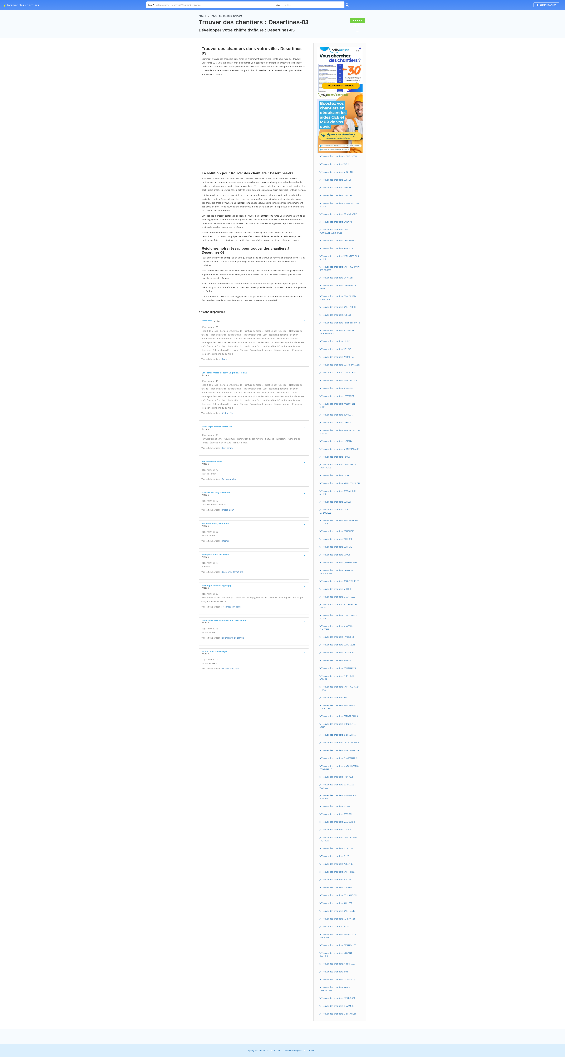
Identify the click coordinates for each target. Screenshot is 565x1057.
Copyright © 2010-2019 (258, 1050)
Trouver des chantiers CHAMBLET (337, 652)
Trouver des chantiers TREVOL (336, 422)
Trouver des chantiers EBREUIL (336, 546)
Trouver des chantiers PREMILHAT (338, 357)
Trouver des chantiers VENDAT (336, 349)
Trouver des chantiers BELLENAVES (338, 668)
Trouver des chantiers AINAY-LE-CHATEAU (336, 628)
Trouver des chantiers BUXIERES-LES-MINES (338, 606)
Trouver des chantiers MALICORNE (338, 821)
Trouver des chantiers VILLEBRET (337, 539)
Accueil (202, 15)
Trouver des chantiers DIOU (335, 475)
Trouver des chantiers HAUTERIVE (337, 636)
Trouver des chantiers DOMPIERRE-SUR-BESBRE (337, 298)
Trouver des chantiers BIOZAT (336, 926)
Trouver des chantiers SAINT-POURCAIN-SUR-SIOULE (334, 231)
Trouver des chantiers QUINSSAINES (339, 562)
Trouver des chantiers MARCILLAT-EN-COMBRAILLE (339, 768)
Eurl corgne (228, 448)
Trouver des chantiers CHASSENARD (339, 758)
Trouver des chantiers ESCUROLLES (338, 945)
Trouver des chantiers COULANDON (339, 895)
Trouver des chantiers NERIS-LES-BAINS (340, 322)
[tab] (254, 320)
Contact (310, 1050)
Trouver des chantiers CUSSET (336, 179)
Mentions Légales (293, 1050)
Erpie (224, 359)
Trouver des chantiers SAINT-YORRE (339, 307)
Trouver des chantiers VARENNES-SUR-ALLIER (339, 258)
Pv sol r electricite (231, 668)
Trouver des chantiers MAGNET (336, 887)
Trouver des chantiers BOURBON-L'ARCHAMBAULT (337, 332)
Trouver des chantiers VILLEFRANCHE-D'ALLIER (339, 522)
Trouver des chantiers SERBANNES (338, 918)
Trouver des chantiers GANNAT (336, 221)
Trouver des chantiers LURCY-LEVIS (338, 372)
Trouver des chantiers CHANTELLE (338, 596)
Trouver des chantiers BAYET (335, 971)
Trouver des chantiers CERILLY (336, 501)
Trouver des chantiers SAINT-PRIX (337, 871)
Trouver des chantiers (22, 5)
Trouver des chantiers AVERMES (337, 248)
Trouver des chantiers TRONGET (337, 776)
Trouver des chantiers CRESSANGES (339, 1013)
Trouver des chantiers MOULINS (337, 172)
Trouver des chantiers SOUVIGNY (337, 388)
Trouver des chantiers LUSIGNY (336, 441)
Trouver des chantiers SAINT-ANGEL (339, 911)
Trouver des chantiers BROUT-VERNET (340, 581)
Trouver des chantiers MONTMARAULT (340, 449)
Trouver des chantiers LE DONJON (338, 644)
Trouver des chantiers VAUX (335, 697)
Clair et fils (227, 413)
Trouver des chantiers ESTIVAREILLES (339, 716)
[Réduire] (548, 1015)
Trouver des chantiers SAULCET (336, 903)
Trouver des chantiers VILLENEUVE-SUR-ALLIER (337, 707)
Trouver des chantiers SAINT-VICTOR (339, 380)
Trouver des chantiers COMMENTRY (339, 214)
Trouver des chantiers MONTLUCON (339, 156)
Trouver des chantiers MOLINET (337, 589)
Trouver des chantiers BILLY (335, 856)
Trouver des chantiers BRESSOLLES (338, 734)
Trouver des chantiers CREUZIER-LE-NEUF (338, 725)
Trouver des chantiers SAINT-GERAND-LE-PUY (339, 688)
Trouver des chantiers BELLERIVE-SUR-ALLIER (339, 205)
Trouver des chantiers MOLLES (336, 806)
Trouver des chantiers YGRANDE (337, 863)
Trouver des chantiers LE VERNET (337, 396)
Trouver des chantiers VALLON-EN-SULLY (337, 405)
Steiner (225, 540)
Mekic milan (228, 509)
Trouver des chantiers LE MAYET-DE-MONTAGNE (338, 466)
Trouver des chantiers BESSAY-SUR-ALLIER (337, 492)
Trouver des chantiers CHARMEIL (337, 1006)
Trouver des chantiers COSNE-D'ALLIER (340, 364)
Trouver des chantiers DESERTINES (338, 240)
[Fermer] (553, 1015)
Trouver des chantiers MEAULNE (337, 848)
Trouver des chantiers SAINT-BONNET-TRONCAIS (339, 839)
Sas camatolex (229, 479)
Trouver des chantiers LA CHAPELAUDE (340, 742)
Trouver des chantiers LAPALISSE (337, 277)
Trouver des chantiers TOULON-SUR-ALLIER (338, 617)
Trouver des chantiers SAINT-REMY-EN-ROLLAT (339, 432)
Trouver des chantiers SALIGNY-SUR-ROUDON (338, 797)
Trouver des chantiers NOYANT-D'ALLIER (336, 954)
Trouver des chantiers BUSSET (336, 879)
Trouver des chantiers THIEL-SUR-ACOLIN (336, 677)
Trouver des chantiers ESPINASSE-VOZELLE (337, 786)
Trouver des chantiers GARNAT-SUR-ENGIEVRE (338, 936)
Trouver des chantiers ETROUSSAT (338, 998)
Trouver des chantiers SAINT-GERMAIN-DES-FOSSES (339, 268)
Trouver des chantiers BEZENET (336, 660)
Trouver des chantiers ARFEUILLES (338, 963)
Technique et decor (231, 606)
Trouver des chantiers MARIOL (336, 829)
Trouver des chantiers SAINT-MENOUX (340, 750)
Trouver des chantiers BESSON (336, 814)
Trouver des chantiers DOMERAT (337, 195)
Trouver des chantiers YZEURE (336, 187)
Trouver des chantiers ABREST (336, 314)
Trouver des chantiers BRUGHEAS (337, 531)
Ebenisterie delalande (233, 637)
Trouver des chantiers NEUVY (335, 456)
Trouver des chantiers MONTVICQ (338, 979)
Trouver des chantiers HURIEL (336, 341)
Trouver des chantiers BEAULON (337, 414)
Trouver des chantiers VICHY (335, 164)
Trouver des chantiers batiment (226, 15)
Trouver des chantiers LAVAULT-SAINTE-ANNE (336, 572)
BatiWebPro (537, 1041)
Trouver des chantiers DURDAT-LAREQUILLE (335, 511)
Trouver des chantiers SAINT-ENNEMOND (334, 989)
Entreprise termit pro (232, 571)
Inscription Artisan (547, 5)
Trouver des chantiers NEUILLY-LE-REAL (340, 483)
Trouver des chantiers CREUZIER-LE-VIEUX (338, 287)
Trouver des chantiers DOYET (335, 554)
